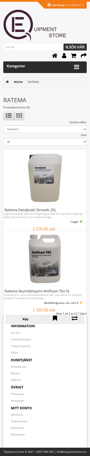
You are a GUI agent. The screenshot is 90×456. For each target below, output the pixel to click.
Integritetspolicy (20, 346)
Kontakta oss (18, 366)
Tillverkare (17, 394)
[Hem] (54, 56)
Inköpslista (17, 428)
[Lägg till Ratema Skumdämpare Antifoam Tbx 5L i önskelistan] (55, 319)
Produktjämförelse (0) (16, 107)
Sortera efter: (78, 122)
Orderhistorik (19, 421)
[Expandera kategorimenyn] (76, 67)
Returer (15, 373)
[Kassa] (84, 56)
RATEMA (33, 82)
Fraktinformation (21, 339)
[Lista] (8, 115)
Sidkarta (16, 380)
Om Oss (16, 333)
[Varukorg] (73, 56)
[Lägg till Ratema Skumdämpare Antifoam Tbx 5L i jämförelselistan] (74, 319)
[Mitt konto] (64, 56)
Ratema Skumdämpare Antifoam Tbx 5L (37, 291)
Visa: (84, 135)
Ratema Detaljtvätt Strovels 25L (30, 209)
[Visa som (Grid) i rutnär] (19, 115)
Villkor (14, 352)
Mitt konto (17, 415)
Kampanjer (17, 400)
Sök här (76, 46)
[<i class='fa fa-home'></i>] (7, 82)
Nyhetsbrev (18, 434)
